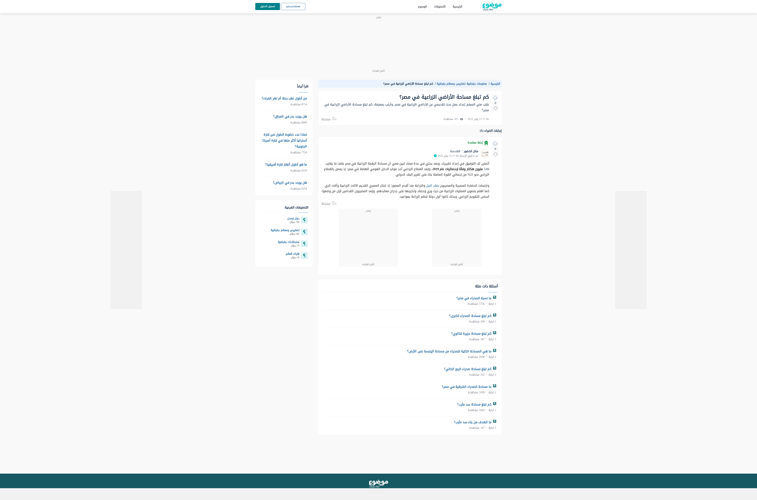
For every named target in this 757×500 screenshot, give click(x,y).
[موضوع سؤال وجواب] (492, 7)
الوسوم (422, 6)
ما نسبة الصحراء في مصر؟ (474, 298)
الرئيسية (457, 6)
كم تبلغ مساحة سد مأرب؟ (474, 404)
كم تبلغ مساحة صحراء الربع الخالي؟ (468, 369)
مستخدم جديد (293, 6)
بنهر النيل (432, 185)
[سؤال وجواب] (378, 484)
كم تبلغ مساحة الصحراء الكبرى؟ (470, 316)
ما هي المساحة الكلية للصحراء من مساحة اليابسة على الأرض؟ (449, 351)
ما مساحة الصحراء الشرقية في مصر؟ (467, 387)
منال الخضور (470, 151)
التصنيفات (440, 6)
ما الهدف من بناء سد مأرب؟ (473, 422)
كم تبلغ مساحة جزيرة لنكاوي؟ (471, 334)
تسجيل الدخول (267, 6)
